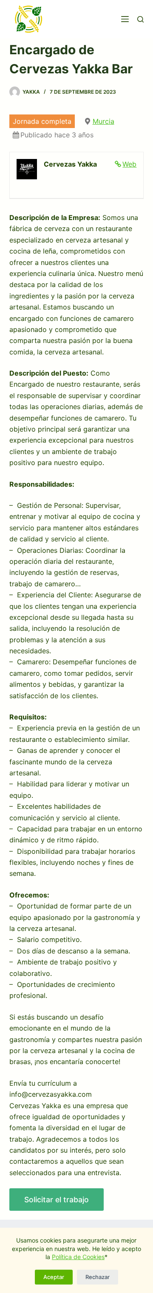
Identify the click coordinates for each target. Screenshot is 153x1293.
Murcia (103, 121)
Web (129, 164)
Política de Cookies (78, 1256)
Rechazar (97, 1276)
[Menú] (125, 19)
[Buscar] (140, 19)
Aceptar (53, 1276)
